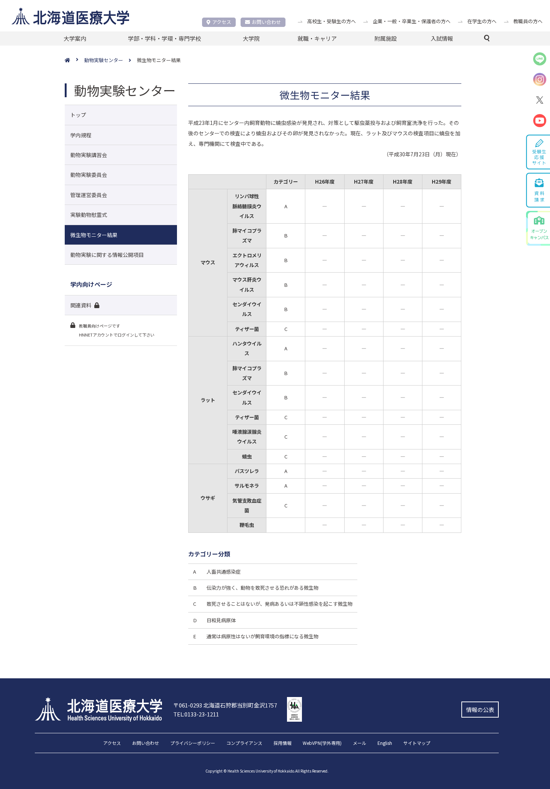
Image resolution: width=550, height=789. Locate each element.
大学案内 (75, 38)
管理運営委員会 (88, 195)
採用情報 (282, 743)
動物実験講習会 (88, 155)
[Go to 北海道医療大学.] (74, 60)
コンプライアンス (244, 743)
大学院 (251, 38)
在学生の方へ (481, 21)
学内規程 (80, 135)
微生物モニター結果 (93, 235)
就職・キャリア (317, 38)
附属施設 (386, 38)
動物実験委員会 (88, 174)
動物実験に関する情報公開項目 (107, 254)
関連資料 (80, 305)
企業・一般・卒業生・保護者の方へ (411, 21)
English (385, 743)
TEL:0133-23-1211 (196, 714)
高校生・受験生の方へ (331, 21)
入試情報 (442, 38)
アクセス (221, 21)
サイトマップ (416, 743)
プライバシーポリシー (192, 743)
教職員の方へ (528, 21)
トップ (78, 115)
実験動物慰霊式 (88, 214)
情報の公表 (480, 709)
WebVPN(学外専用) (322, 743)
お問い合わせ (266, 21)
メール (359, 743)
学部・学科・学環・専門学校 (164, 38)
